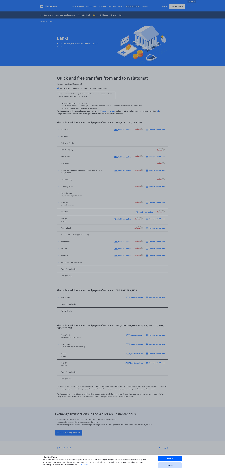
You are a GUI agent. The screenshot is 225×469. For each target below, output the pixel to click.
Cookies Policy (83, 465)
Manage (169, 465)
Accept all (170, 458)
